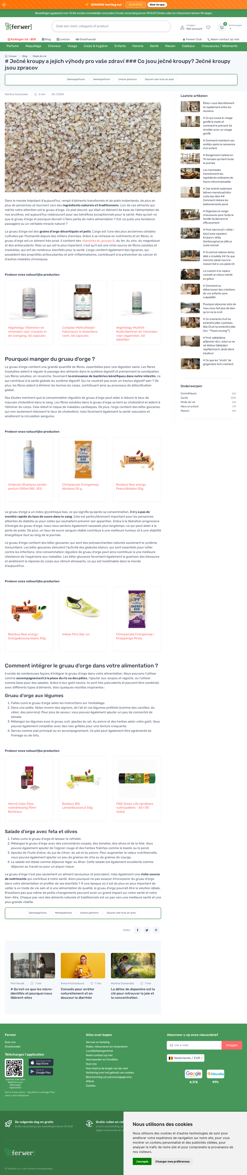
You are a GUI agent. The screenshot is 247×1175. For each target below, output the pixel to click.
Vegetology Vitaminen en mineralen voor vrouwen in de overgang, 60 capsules (27, 331)
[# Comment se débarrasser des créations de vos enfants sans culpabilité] (190, 291)
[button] (41, 1062)
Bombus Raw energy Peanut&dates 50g (131, 486)
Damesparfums (76, 79)
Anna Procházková (72, 983)
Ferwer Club (194, 39)
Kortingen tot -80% (23, 39)
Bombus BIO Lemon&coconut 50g (77, 806)
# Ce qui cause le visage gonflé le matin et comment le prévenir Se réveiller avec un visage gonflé (218, 125)
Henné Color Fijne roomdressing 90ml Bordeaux (22, 808)
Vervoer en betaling (98, 1042)
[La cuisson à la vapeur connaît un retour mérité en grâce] (190, 275)
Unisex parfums (127, 79)
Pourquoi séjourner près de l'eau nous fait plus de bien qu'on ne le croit (219, 308)
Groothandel (88, 39)
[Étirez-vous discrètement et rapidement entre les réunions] (190, 107)
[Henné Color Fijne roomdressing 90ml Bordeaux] (29, 777)
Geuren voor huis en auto (159, 79)
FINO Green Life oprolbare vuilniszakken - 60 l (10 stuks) (134, 808)
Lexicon (65, 39)
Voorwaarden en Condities (102, 1059)
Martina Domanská (16, 94)
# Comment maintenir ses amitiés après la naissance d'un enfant (219, 144)
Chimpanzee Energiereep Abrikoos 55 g (80, 486)
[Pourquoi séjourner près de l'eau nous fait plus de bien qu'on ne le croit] (190, 308)
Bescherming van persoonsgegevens (109, 1077)
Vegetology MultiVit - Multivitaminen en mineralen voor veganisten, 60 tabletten (136, 333)
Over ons (10, 1042)
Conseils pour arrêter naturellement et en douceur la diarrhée (77, 993)
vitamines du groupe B (98, 241)
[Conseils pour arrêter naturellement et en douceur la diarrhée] (83, 965)
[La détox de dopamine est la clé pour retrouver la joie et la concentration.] (133, 965)
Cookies (91, 1085)
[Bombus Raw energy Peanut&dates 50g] (137, 457)
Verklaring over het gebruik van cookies (110, 1072)
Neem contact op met (225, 39)
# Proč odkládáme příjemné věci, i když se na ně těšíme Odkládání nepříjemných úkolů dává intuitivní (219, 345)
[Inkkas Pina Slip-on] (83, 607)
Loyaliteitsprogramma (99, 1050)
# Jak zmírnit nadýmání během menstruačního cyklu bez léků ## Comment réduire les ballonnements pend (217, 196)
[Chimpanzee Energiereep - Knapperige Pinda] (137, 607)
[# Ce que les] (190, 363)
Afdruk (90, 1081)
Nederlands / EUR (187, 1058)
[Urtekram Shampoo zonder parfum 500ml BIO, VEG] (29, 457)
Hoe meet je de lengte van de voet (107, 1068)
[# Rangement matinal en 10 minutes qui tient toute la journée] (190, 159)
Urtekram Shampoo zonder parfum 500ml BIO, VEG (27, 486)
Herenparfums (101, 79)
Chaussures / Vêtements (219, 46)
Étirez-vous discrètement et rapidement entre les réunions (218, 107)
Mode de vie (39, 56)
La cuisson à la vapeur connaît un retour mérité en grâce (218, 274)
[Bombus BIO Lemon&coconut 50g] (83, 777)
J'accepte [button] (142, 1161)
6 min (41, 94)
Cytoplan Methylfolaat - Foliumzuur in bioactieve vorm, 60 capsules (80, 331)
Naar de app (157, 4)
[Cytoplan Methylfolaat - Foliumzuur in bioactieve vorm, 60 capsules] (83, 300)
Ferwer (13, 56)
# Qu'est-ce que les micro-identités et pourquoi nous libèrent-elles (32, 993)
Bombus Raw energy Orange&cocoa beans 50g (27, 636)
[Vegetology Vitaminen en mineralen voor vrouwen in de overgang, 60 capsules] (29, 300)
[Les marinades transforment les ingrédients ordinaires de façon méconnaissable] (190, 176)
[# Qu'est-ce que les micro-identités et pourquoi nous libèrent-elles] (33, 965)
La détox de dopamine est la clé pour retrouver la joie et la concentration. (133, 993)
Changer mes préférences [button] (172, 1161)
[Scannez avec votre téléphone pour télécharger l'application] (15, 1068)
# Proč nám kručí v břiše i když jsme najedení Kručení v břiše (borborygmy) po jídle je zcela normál (218, 237)
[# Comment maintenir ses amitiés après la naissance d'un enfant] (190, 144)
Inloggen (232, 1045)
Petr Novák (17, 983)
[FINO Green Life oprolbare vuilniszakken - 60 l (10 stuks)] (137, 777)
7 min (38, 983)
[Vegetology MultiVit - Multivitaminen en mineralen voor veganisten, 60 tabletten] (137, 300)
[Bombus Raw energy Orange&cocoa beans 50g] (29, 607)
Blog (48, 39)
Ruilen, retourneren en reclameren (107, 1046)
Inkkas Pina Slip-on (76, 634)
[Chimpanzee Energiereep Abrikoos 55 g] (83, 457)
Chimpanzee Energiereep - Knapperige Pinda (135, 636)
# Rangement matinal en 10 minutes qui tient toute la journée (218, 159)
